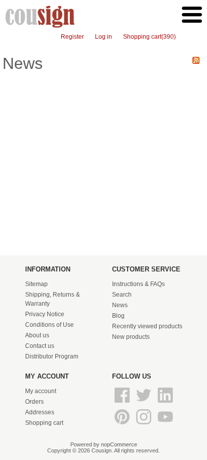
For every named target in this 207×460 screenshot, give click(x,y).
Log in (103, 36)
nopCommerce (119, 444)
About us (37, 335)
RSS (195, 60)
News (120, 305)
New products (131, 336)
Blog (118, 315)
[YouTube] (165, 424)
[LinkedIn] (165, 403)
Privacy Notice (44, 314)
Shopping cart (44, 422)
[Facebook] (123, 403)
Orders (34, 401)
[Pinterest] (123, 424)
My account (40, 391)
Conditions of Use (49, 324)
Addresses (39, 412)
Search (122, 294)
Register (72, 36)
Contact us (39, 345)
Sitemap (36, 284)
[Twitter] (144, 403)
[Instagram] (144, 424)
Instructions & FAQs (138, 284)
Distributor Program (51, 356)
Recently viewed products (147, 326)
